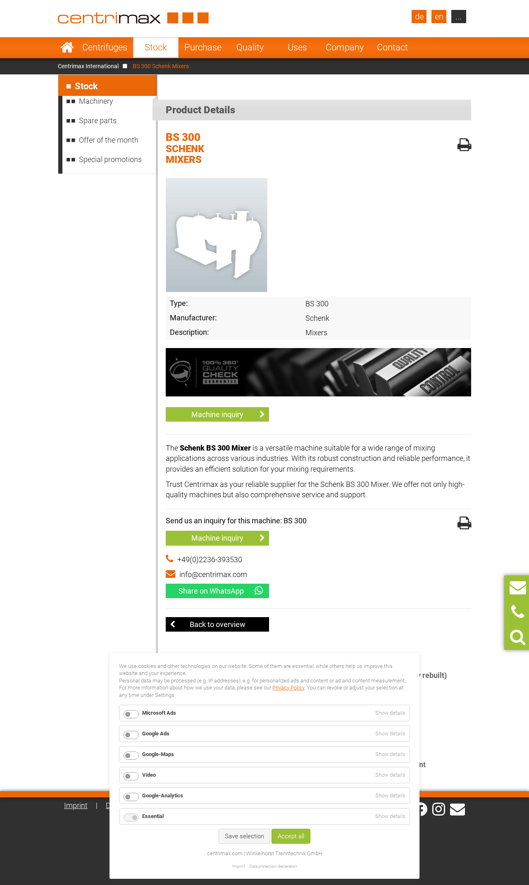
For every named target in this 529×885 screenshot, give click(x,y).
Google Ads (155, 733)
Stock (156, 47)
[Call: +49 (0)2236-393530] (517, 612)
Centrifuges (104, 47)
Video (149, 775)
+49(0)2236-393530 (209, 559)
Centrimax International (88, 66)
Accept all (291, 836)
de (419, 16)
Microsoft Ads (159, 713)
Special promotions (110, 159)
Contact (392, 47)
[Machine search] (517, 637)
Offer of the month (108, 140)
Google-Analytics (162, 795)
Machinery (96, 101)
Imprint (76, 805)
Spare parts (98, 120)
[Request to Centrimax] (518, 587)
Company (345, 47)
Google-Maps (158, 754)
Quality (250, 47)
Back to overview (217, 624)
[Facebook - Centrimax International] (420, 809)
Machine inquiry (217, 414)
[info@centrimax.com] (457, 808)
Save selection (244, 836)
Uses (297, 47)
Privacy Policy (288, 688)
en (439, 16)
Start (67, 47)
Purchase (203, 47)
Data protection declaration (273, 866)
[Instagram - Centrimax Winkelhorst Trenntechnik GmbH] (438, 808)
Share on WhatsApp (211, 591)
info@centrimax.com (213, 574)
